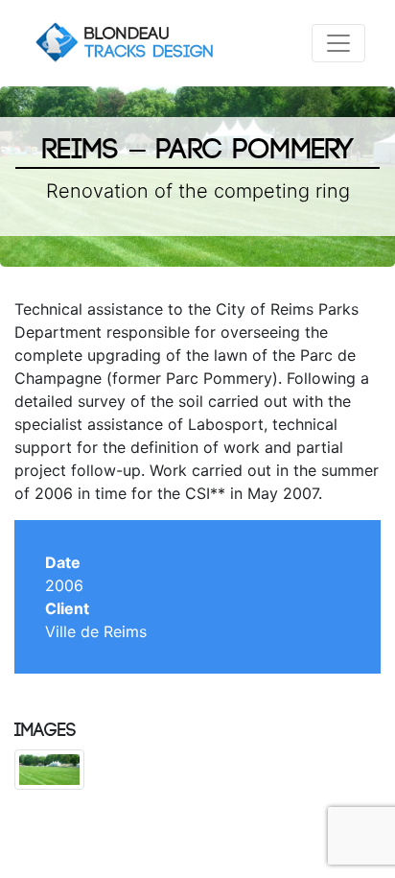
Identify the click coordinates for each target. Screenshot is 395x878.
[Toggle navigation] (338, 43)
